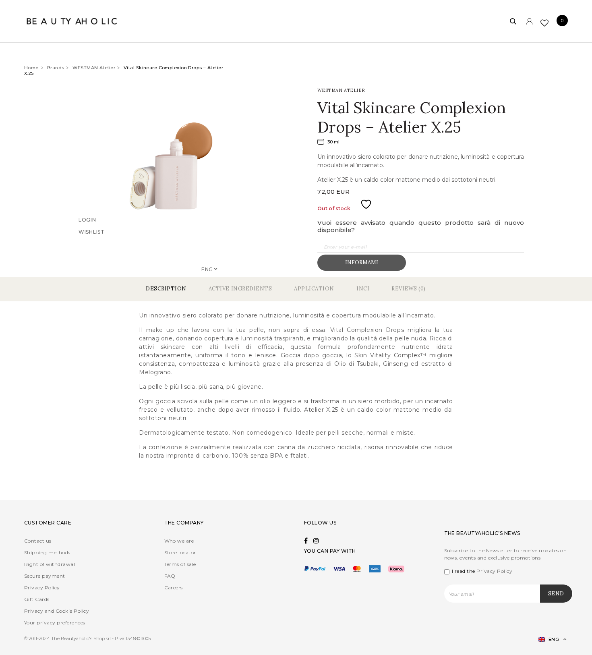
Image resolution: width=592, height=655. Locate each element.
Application (314, 288)
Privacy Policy (42, 588)
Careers (173, 588)
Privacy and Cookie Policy (56, 611)
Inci (362, 288)
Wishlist (92, 243)
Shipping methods (47, 552)
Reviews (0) (408, 288)
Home (31, 67)
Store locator (180, 552)
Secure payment (44, 576)
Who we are (179, 541)
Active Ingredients (240, 288)
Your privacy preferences (54, 623)
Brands (55, 67)
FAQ (170, 576)
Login (87, 231)
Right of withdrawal (49, 564)
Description (166, 288)
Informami (361, 262)
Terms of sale (180, 564)
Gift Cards (37, 599)
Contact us (38, 541)
